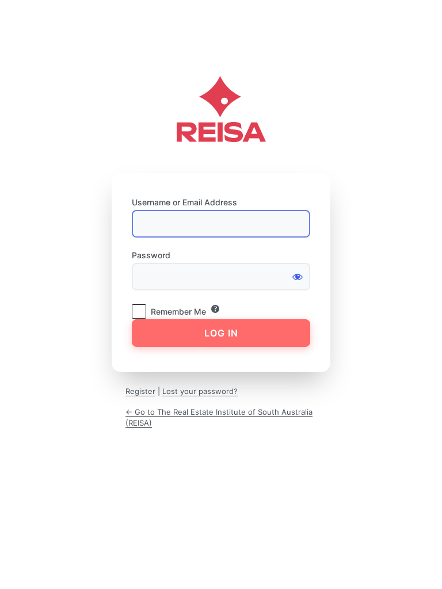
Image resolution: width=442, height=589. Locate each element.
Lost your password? (200, 391)
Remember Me (178, 311)
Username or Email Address (184, 202)
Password (151, 255)
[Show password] (297, 276)
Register (140, 391)
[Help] (215, 309)
